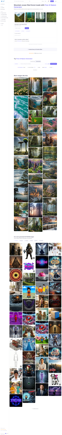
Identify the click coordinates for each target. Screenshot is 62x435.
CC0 (19, 35)
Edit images (3, 9)
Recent (22, 240)
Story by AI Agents (30, 67)
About (3, 433)
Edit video (3, 7)
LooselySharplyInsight (24, 23)
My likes (16, 240)
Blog (1, 433)
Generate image (33, 61)
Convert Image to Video (5, 17)
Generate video (38, 61)
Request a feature (3, 434)
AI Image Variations (4, 14)
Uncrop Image (3, 19)
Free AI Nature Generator (24, 58)
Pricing (43, 1)
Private (51, 67)
